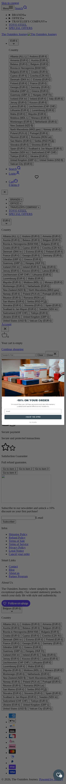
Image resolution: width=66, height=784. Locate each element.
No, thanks (32, 422)
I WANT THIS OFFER (33, 417)
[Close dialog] (61, 361)
